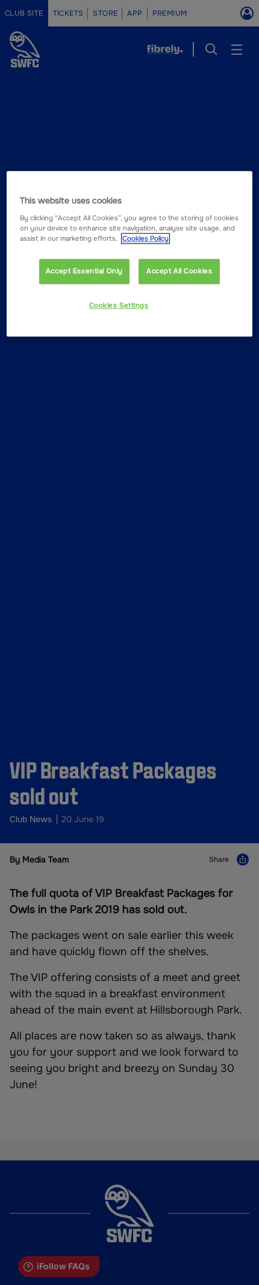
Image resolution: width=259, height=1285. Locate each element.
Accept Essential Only (84, 271)
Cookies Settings (119, 305)
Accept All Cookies (179, 271)
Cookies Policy (145, 238)
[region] (130, 254)
